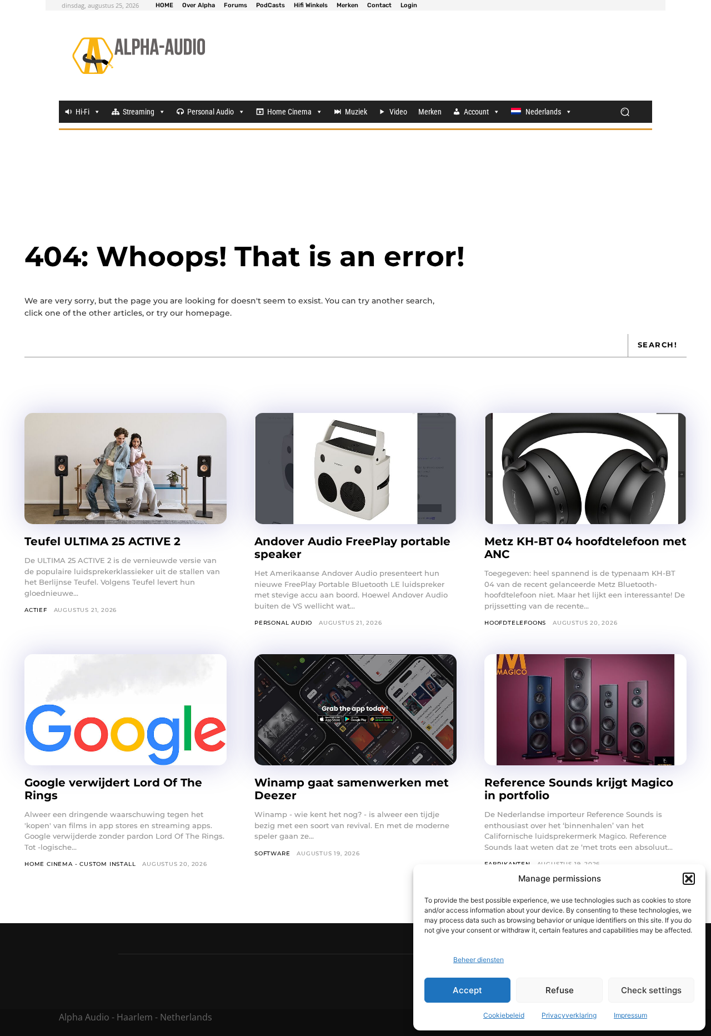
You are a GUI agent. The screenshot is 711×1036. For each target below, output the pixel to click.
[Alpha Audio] (138, 55)
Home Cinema (289, 111)
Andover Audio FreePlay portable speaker (352, 548)
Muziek (356, 111)
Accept (467, 990)
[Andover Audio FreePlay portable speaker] (355, 468)
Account (476, 111)
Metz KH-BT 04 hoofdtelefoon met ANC (585, 548)
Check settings (651, 990)
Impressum (630, 1015)
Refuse (559, 990)
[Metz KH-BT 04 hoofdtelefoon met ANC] (585, 468)
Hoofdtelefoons (515, 622)
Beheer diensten (478, 959)
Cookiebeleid (503, 1015)
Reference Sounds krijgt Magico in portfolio (578, 789)
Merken (430, 111)
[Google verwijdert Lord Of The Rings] (125, 709)
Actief (35, 610)
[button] (688, 878)
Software (272, 853)
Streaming (138, 111)
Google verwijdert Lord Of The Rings (113, 789)
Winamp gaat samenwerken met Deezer (351, 789)
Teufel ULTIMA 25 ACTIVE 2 (104, 541)
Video (398, 111)
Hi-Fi (82, 111)
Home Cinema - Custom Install (80, 864)
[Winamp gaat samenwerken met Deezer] (355, 709)
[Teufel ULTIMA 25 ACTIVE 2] (125, 468)
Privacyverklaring (569, 1015)
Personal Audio (210, 111)
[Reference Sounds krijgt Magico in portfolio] (585, 709)
